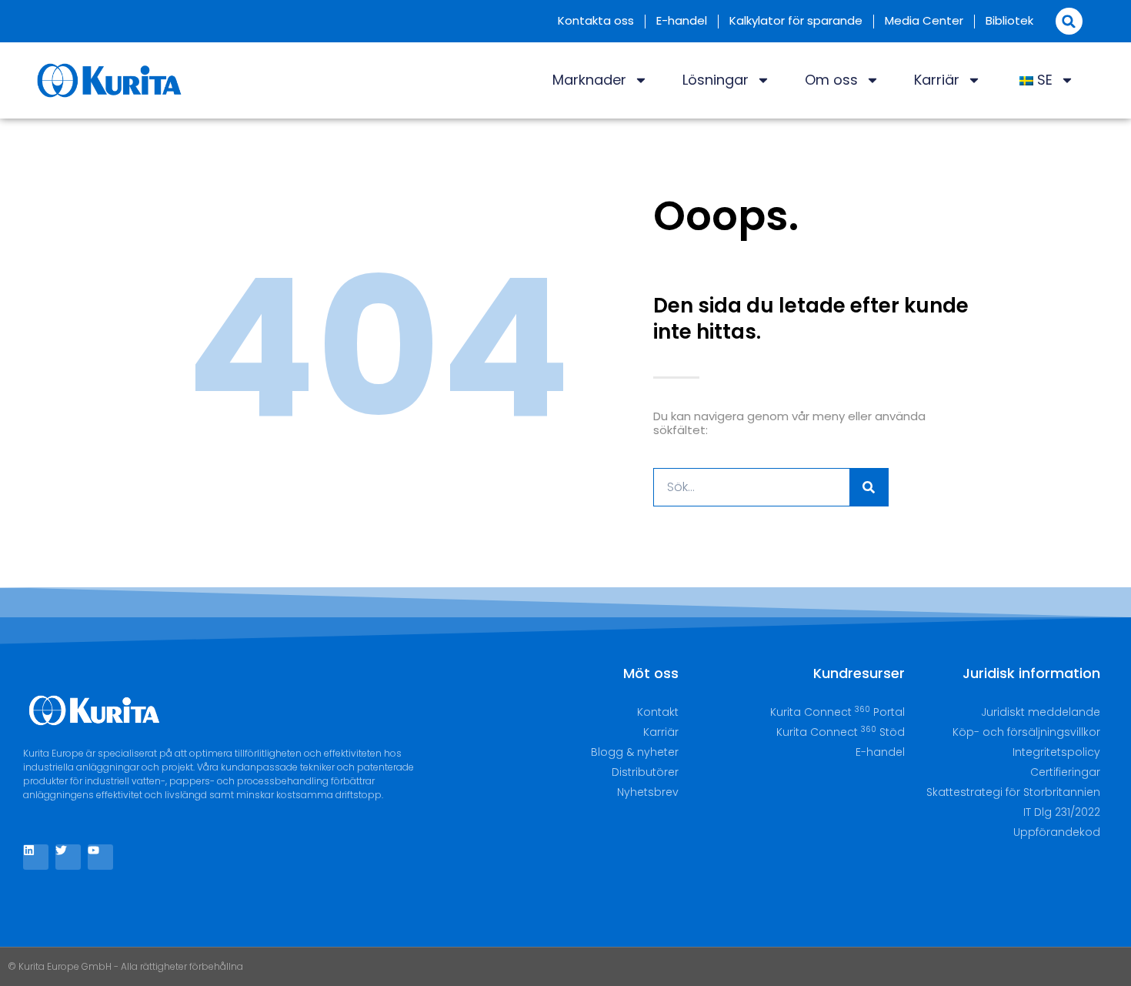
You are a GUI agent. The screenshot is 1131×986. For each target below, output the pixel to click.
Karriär (936, 79)
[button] (1069, 21)
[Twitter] (68, 857)
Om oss (831, 79)
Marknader (589, 79)
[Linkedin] (35, 857)
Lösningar (715, 79)
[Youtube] (100, 857)
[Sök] (868, 487)
